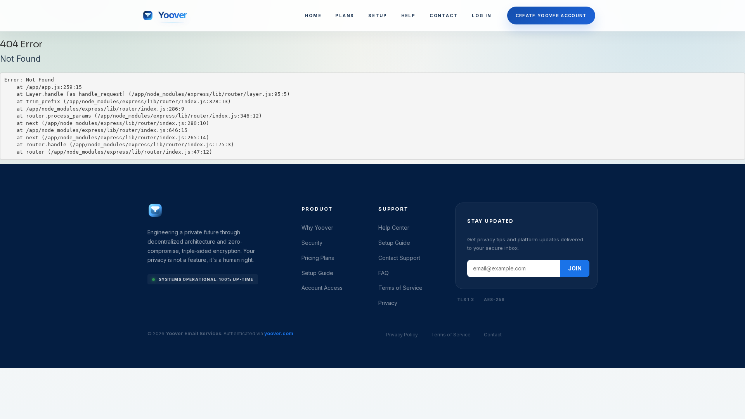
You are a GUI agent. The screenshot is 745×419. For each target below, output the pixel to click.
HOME (313, 15)
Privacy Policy (402, 335)
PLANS (344, 15)
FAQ (383, 273)
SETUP (377, 15)
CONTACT (444, 15)
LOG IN (482, 15)
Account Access (322, 287)
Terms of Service (400, 287)
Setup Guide (317, 273)
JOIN (575, 268)
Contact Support (399, 258)
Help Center (393, 227)
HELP (408, 15)
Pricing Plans (317, 258)
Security (311, 242)
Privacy (387, 303)
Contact (493, 335)
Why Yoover (317, 227)
